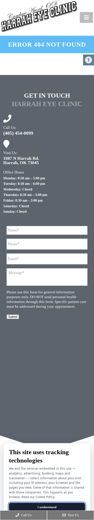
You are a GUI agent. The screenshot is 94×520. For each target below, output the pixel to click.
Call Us (25, 515)
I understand (47, 507)
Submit (12, 316)
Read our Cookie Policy (37, 497)
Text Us (73, 515)
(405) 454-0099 (18, 133)
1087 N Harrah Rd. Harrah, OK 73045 (21, 160)
